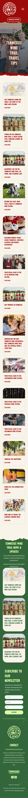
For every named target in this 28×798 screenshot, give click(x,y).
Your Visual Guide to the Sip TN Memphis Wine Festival (12, 275)
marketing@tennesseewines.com (14, 749)
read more (7, 107)
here (14, 764)
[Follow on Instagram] (15, 777)
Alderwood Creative (19, 790)
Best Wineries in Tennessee (13, 305)
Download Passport (14, 19)
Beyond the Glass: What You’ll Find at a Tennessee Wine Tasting (13, 204)
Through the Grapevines (12, 459)
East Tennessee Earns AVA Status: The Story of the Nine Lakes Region (12, 102)
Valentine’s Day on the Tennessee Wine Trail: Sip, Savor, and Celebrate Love (13, 171)
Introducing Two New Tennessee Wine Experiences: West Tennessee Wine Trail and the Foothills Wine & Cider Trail (13, 343)
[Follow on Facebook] (12, 777)
